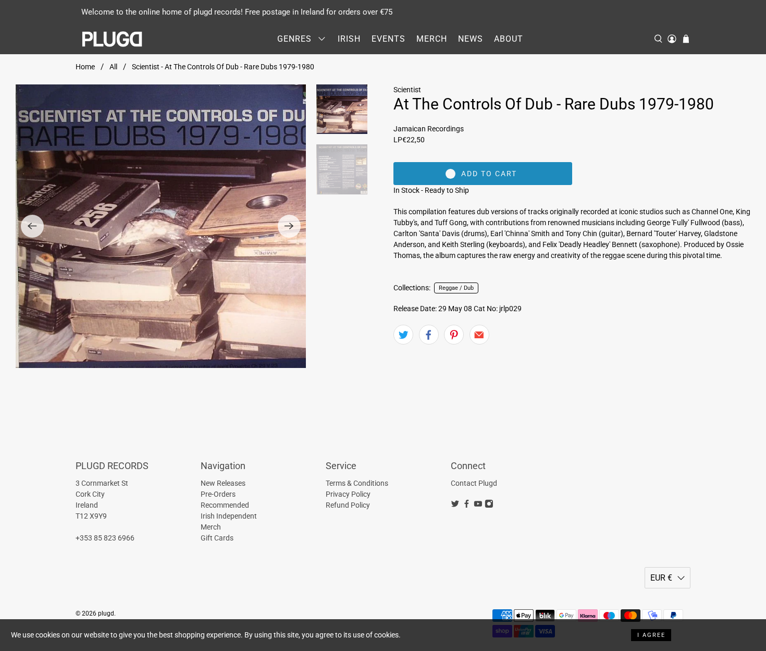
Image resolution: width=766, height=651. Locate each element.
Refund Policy (348, 505)
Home (85, 66)
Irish (349, 39)
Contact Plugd (474, 483)
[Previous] (32, 226)
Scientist (407, 89)
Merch (431, 39)
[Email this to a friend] (479, 335)
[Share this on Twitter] (403, 335)
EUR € (661, 578)
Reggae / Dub (456, 288)
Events (388, 39)
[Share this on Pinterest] (454, 335)
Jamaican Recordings (428, 129)
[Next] (289, 226)
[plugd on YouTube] (478, 505)
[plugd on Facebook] (466, 505)
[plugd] (112, 39)
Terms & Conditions (357, 483)
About (508, 39)
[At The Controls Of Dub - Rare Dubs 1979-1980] (161, 226)
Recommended (225, 505)
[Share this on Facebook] (429, 335)
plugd (106, 613)
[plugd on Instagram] (489, 505)
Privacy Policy (348, 494)
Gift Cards (217, 538)
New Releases (223, 483)
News (470, 39)
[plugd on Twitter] (455, 505)
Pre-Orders (218, 494)
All (113, 66)
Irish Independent (229, 516)
